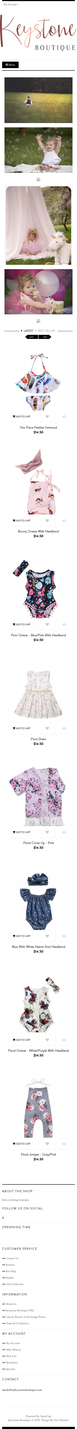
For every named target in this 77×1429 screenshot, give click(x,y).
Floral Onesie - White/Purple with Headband (38, 1050)
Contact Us (12, 1258)
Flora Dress (38, 739)
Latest (28, 331)
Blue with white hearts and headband (38, 946)
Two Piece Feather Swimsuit (38, 427)
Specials (10, 1369)
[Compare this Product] (64, 416)
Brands (10, 1277)
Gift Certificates (15, 1284)
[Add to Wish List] (47, 416)
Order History (13, 1349)
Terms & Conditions (17, 1323)
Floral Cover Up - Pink (38, 843)
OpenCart (45, 1416)
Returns (10, 1264)
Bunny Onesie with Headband (38, 531)
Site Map (11, 1271)
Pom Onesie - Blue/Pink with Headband (38, 635)
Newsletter (12, 1362)
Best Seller (46, 331)
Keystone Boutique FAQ (20, 1310)
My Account (13, 1343)
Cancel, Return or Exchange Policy (26, 1316)
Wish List (11, 1356)
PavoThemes (61, 1420)
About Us (11, 1304)
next (45, 336)
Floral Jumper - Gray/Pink (38, 1154)
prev (32, 336)
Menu (11, 64)
